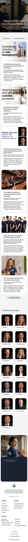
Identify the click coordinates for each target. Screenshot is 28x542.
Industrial (6, 243)
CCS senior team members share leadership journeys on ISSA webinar (13, 151)
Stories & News (5, 510)
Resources (10, 72)
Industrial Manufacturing (20, 525)
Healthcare (18, 242)
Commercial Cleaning (19, 503)
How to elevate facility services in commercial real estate (14, 279)
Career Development (16, 155)
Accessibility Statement (15, 536)
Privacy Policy (15, 531)
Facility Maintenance (19, 38)
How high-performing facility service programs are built (13, 236)
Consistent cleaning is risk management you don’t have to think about (13, 66)
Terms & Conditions (15, 534)
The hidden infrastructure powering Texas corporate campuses (12, 194)
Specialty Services (18, 508)
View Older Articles (14, 297)
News (15, 156)
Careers (3, 512)
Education (15, 113)
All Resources (7, 38)
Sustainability (5, 506)
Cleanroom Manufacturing (5, 520)
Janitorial (5, 72)
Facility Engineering (18, 506)
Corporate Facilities (8, 71)
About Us (4, 503)
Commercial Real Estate (16, 70)
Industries (21, 71)
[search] (21, 2)
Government (16, 71)
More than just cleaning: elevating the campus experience (11, 109)
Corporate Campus (6, 525)
